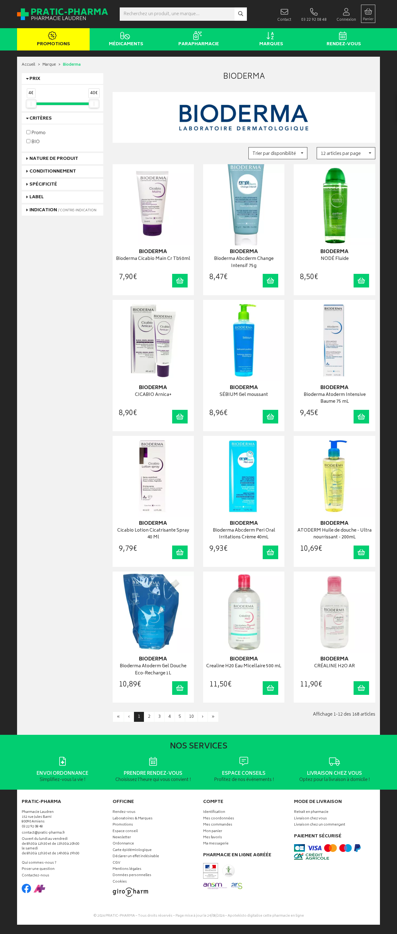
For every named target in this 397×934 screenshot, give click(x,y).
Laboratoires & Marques (133, 819)
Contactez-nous (35, 876)
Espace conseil (125, 831)
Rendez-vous (344, 44)
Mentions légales (127, 869)
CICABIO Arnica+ (153, 395)
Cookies (120, 882)
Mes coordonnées (218, 819)
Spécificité (43, 184)
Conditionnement (52, 171)
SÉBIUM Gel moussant (244, 395)
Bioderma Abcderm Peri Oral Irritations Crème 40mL (244, 534)
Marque (49, 65)
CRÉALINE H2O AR (334, 666)
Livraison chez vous (310, 819)
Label (36, 197)
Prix (34, 79)
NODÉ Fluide (335, 259)
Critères (40, 118)
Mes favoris (212, 837)
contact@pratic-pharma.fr (43, 834)
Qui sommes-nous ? (39, 863)
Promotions (53, 44)
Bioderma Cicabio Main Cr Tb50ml (153, 259)
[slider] (31, 103)
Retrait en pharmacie (311, 812)
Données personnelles (132, 875)
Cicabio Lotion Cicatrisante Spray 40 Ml (153, 534)
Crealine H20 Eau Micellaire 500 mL (243, 666)
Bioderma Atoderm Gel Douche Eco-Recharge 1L (153, 670)
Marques (271, 44)
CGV (116, 863)
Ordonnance (123, 844)
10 (191, 717)
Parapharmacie (198, 44)
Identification (214, 812)
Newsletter (122, 837)
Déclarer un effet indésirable (136, 856)
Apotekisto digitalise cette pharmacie (266, 916)
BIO (35, 141)
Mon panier (212, 831)
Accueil (28, 65)
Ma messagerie (216, 844)
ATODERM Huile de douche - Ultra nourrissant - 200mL (334, 534)
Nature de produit (53, 159)
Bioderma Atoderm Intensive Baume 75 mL (335, 399)
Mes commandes (217, 825)
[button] (277, 153)
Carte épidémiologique (132, 850)
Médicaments (126, 44)
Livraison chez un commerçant (319, 825)
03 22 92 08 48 (32, 827)
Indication (62, 210)
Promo (38, 132)
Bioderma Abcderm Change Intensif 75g (244, 263)
